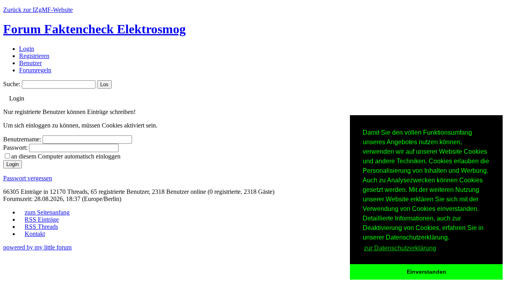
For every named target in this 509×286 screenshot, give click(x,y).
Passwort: (15, 147)
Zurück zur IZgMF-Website (38, 9)
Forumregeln (35, 70)
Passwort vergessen (27, 178)
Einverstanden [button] (426, 272)
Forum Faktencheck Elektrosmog (94, 29)
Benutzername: (22, 139)
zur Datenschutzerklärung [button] (400, 248)
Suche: (11, 84)
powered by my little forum (37, 247)
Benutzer (30, 63)
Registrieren (34, 55)
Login (26, 48)
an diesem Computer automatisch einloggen (65, 156)
